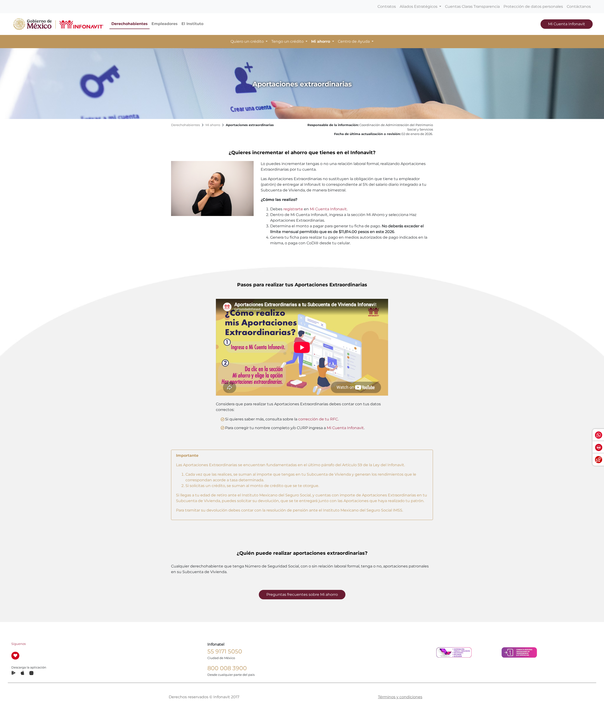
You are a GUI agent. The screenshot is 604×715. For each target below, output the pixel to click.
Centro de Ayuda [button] (354, 41)
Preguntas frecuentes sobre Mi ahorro (302, 594)
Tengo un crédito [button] (288, 41)
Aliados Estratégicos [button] (419, 6)
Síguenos (18, 644)
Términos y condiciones (400, 697)
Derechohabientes (129, 23)
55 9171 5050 (224, 651)
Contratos (387, 6)
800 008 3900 (227, 668)
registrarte (293, 209)
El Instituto (192, 23)
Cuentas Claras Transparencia (472, 6)
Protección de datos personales (533, 6)
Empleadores (164, 23)
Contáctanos (579, 6)
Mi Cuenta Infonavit (566, 24)
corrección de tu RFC (318, 419)
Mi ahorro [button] (321, 41)
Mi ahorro (213, 125)
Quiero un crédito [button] (248, 41)
